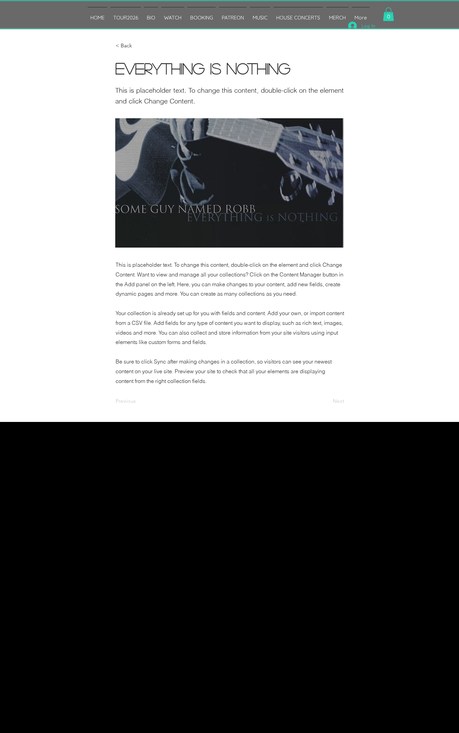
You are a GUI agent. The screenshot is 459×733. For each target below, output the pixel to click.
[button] (388, 14)
